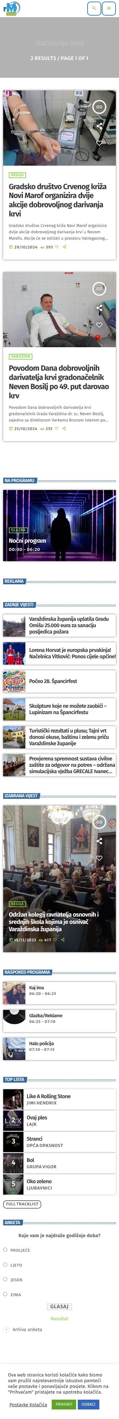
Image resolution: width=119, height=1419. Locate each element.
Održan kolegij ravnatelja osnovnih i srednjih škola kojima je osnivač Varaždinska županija (54, 922)
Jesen (16, 1280)
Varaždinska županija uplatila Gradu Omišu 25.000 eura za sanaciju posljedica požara (69, 625)
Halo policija (41, 1043)
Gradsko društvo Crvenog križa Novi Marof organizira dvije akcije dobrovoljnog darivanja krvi (58, 200)
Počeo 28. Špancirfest (53, 681)
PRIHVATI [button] (64, 1404)
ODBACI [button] (89, 1404)
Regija (17, 175)
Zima (15, 1295)
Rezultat (59, 1319)
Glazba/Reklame (45, 1015)
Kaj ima (36, 988)
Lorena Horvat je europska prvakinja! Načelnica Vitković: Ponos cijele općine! (72, 653)
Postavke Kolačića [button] (28, 1405)
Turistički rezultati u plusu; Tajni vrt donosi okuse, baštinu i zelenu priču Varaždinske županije (69, 737)
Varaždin (20, 357)
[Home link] (12, 8)
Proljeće (20, 1250)
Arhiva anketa (27, 1329)
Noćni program (27, 541)
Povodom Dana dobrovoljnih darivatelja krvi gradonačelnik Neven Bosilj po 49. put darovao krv (59, 382)
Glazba (18, 530)
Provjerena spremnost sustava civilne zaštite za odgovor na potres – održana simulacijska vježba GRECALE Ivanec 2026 (72, 768)
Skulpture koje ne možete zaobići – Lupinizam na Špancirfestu (68, 709)
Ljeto (16, 1265)
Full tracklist (22, 1204)
